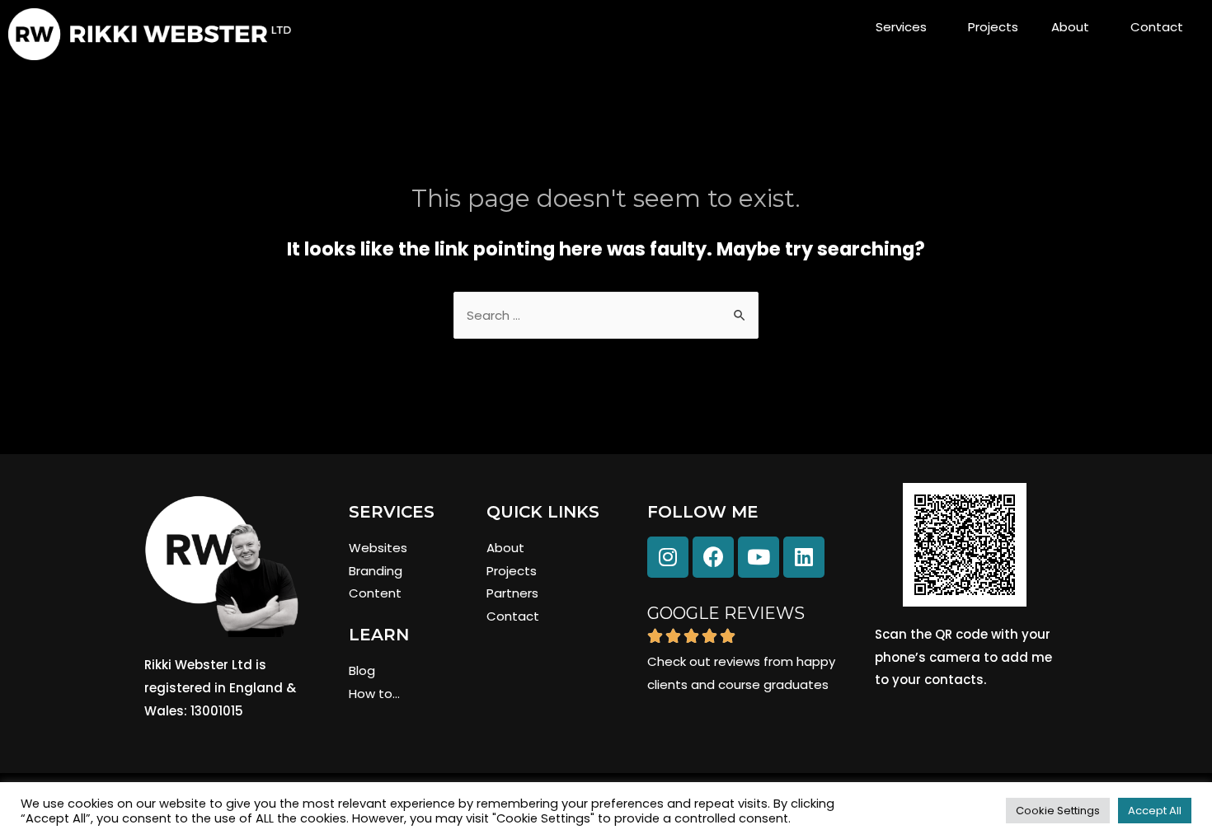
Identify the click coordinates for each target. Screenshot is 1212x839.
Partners (512, 593)
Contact (1156, 26)
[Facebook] (713, 557)
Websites (378, 547)
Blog (362, 670)
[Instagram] (667, 557)
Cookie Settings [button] (1058, 810)
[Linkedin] (803, 557)
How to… (374, 693)
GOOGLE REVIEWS (726, 613)
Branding (375, 570)
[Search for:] (606, 315)
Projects (993, 26)
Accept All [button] (1154, 810)
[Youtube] (758, 557)
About (1070, 26)
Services (901, 26)
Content (375, 593)
